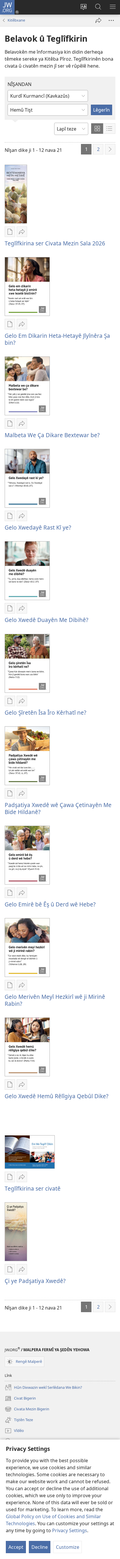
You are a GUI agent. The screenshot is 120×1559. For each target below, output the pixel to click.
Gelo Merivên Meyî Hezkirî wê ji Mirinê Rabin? (55, 1000)
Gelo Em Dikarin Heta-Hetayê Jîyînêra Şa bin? (57, 339)
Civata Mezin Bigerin (27, 1409)
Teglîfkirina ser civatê (33, 1188)
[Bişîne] (98, 20)
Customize (67, 1547)
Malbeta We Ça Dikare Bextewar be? (52, 435)
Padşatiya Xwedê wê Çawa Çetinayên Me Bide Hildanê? (58, 808)
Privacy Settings (69, 1530)
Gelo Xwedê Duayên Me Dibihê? (46, 620)
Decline (39, 1547)
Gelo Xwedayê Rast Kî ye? (38, 527)
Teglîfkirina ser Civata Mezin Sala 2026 (55, 243)
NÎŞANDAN (19, 84)
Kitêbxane (16, 20)
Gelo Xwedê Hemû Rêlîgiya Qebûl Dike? (56, 1096)
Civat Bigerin (20, 1398)
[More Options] (111, 20)
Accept (15, 1547)
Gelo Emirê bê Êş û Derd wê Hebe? (50, 904)
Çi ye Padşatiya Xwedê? (35, 1281)
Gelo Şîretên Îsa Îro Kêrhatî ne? (45, 712)
